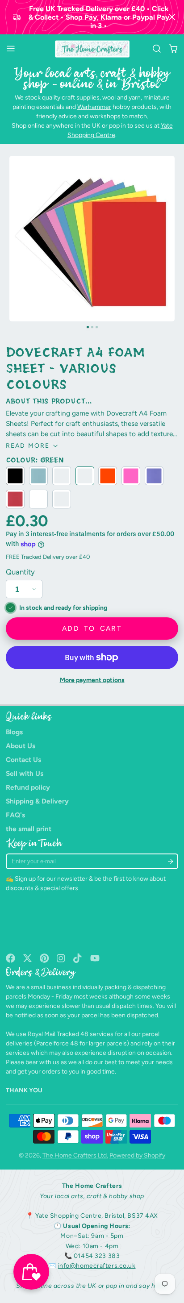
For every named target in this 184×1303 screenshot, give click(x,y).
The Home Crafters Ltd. (75, 1155)
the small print (28, 828)
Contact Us (23, 759)
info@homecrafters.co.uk (97, 1266)
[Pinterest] (44, 958)
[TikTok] (78, 958)
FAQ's (15, 815)
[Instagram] (61, 958)
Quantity (20, 571)
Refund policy (28, 787)
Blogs (14, 732)
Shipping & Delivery (37, 801)
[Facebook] (10, 958)
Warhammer (94, 107)
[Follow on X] (27, 958)
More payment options (92, 680)
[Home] (92, 49)
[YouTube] (95, 958)
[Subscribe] (170, 861)
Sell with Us (24, 773)
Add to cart (92, 628)
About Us (20, 745)
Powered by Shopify (137, 1155)
